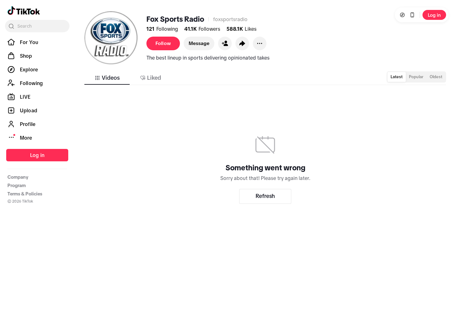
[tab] (107, 78)
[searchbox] (37, 26)
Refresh (265, 196)
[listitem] (37, 42)
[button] (225, 43)
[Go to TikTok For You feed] (23, 10)
